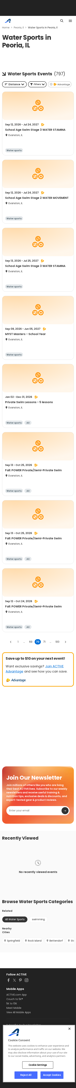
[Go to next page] (65, 641)
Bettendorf (56, 940)
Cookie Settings (38, 1064)
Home (6, 27)
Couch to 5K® (14, 999)
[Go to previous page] (10, 641)
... (24, 642)
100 (57, 642)
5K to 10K (11, 1003)
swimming (38, 919)
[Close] (69, 1029)
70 (37, 642)
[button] (37, 84)
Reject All (25, 1075)
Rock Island (35, 940)
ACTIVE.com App (16, 994)
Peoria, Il (19, 27)
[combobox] (14, 84)
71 (44, 642)
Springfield (13, 940)
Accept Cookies (52, 1075)
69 (30, 642)
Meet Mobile (13, 1008)
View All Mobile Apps (18, 1012)
